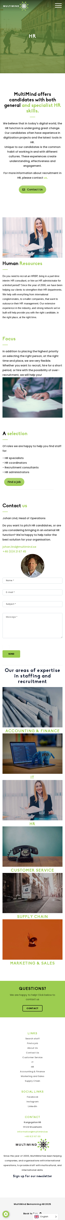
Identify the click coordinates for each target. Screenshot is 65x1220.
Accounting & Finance (32, 1071)
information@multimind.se (32, 1131)
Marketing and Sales (32, 1076)
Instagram (32, 1101)
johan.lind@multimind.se (19, 547)
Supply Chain (32, 1081)
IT (33, 1062)
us (45, 178)
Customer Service (32, 1057)
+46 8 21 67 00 (32, 1136)
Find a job (14, 482)
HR (32, 1066)
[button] (5, 1214)
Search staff (32, 1038)
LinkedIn (32, 1106)
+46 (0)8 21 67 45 (14, 551)
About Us (32, 1048)
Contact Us (35, 189)
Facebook (32, 1096)
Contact (32, 1008)
